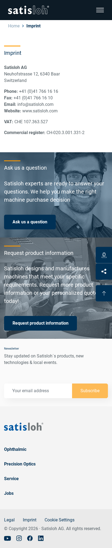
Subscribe (89, 390)
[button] (100, 10)
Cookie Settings (59, 519)
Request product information (41, 323)
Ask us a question (30, 221)
